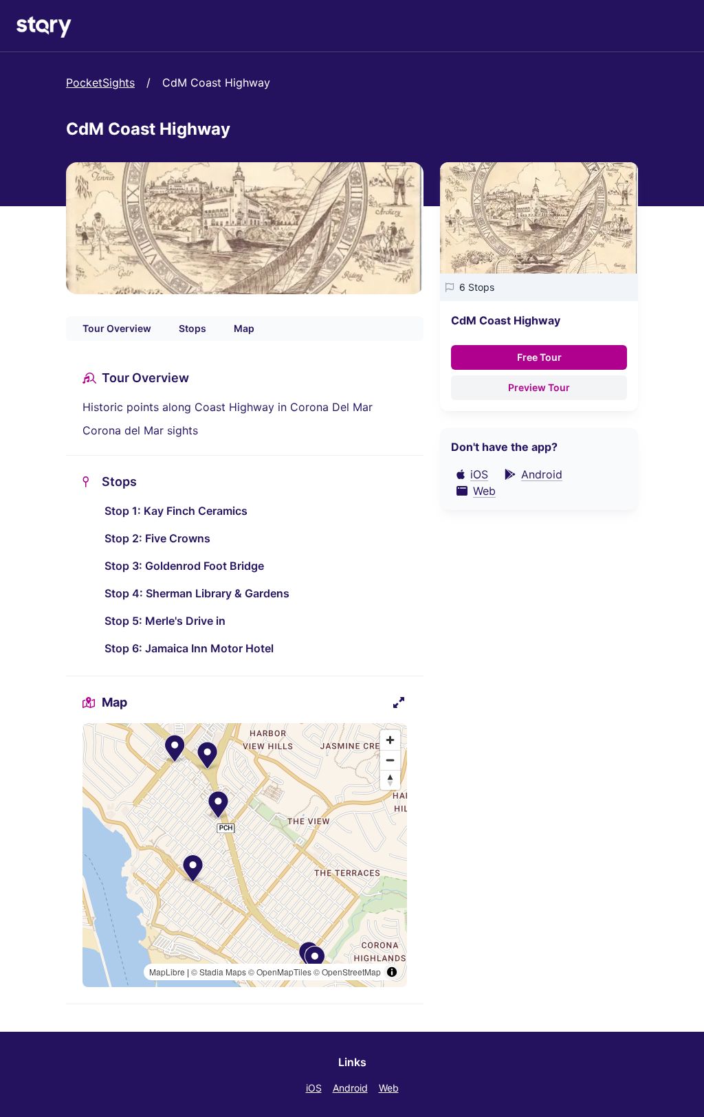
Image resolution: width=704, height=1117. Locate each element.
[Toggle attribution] (392, 972)
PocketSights (100, 82)
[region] (244, 855)
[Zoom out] (390, 760)
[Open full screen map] (398, 702)
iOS (314, 1088)
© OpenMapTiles (279, 971)
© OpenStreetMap (347, 971)
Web (389, 1088)
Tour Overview (116, 328)
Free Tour (539, 357)
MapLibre (167, 971)
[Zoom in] (390, 740)
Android (350, 1088)
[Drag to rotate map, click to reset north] (390, 780)
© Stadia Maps (218, 971)
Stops (192, 328)
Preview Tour (539, 387)
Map (244, 328)
